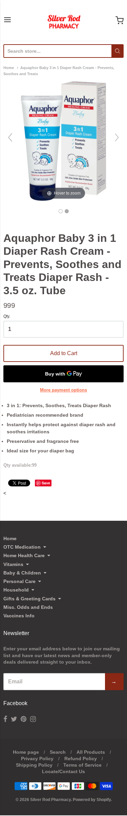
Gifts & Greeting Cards (29, 598)
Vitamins (13, 564)
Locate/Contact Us (63, 771)
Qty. (6, 316)
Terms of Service (82, 765)
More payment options (63, 390)
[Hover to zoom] (63, 140)
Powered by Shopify (92, 799)
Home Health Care (24, 555)
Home (8, 68)
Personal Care (19, 581)
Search (58, 752)
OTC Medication (22, 547)
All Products (91, 752)
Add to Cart (63, 353)
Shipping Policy (34, 765)
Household (16, 590)
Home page (26, 752)
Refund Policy (80, 758)
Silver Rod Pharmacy (50, 799)
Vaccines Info (19, 615)
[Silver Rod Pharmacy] (64, 20)
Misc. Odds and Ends (28, 607)
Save (46, 482)
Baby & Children (22, 573)
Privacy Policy (37, 758)
